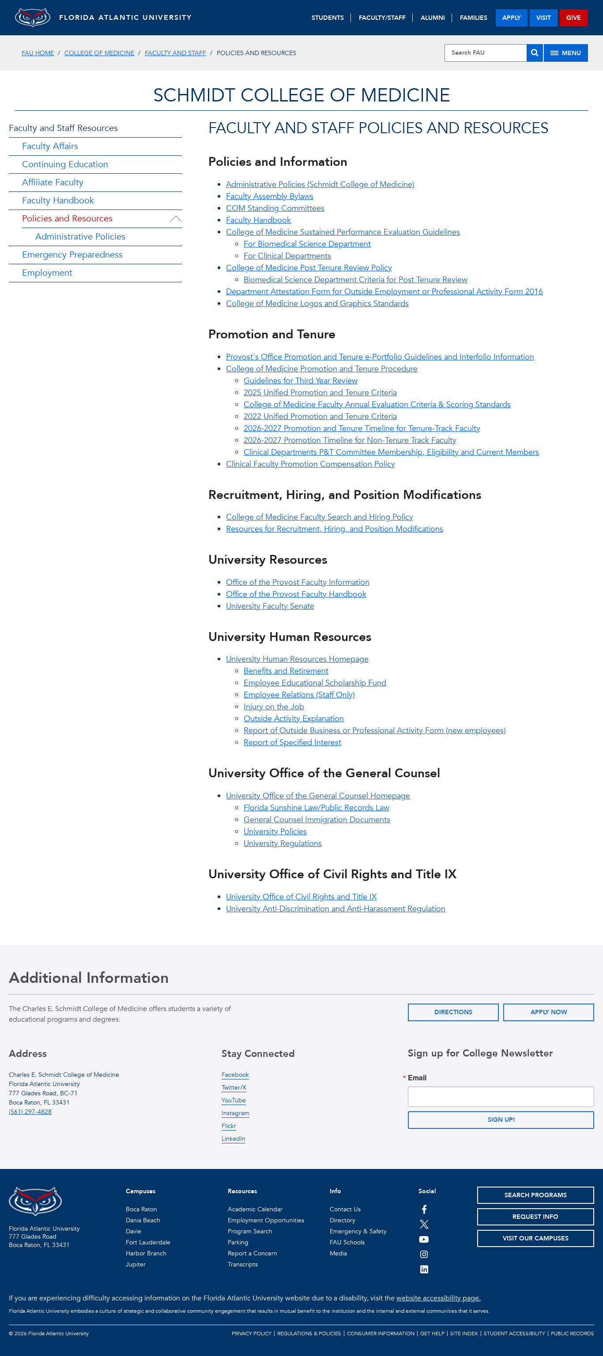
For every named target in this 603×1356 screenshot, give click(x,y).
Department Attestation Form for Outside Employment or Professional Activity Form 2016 (384, 291)
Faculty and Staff (175, 53)
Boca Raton (141, 1209)
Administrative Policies (80, 237)
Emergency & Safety (358, 1231)
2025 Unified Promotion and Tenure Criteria (320, 392)
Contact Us (345, 1209)
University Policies (275, 831)
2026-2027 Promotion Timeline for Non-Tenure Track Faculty (350, 440)
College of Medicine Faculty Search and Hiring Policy (319, 517)
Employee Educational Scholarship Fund (315, 683)
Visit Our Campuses (536, 1238)
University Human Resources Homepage (297, 659)
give (573, 18)
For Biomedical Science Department (307, 244)
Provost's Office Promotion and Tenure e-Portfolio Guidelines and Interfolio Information (380, 357)
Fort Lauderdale (148, 1242)
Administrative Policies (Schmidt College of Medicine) (320, 184)
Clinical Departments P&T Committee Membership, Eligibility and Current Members (391, 452)
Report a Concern (252, 1253)
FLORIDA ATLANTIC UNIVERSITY (125, 17)
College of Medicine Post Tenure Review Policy (309, 267)
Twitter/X (234, 1087)
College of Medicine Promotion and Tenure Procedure (322, 369)
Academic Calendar (255, 1209)
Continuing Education (65, 164)
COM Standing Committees (275, 208)
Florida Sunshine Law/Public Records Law (316, 807)
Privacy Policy (251, 1333)
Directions (453, 1012)
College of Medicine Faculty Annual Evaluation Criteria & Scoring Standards (377, 404)
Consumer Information (381, 1333)
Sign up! (501, 1120)
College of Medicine (99, 53)
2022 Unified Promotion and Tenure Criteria (320, 416)
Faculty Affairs (50, 146)
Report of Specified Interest (292, 742)
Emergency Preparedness (72, 255)
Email (417, 1077)
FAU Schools (347, 1242)
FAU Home (38, 53)
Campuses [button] (140, 1191)
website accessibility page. (438, 1298)
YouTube (234, 1100)
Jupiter (136, 1264)
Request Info (535, 1217)
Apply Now (549, 1012)
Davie (133, 1231)
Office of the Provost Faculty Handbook (296, 594)
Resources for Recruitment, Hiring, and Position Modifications (334, 529)
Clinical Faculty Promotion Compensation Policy (310, 464)
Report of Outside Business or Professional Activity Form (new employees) (375, 730)
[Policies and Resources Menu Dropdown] (176, 219)
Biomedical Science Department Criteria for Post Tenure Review (355, 279)
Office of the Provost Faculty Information (297, 582)
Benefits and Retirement (286, 671)
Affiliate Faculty (52, 182)
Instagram (235, 1113)
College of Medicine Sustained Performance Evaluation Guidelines (343, 232)
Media (338, 1253)
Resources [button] (242, 1191)
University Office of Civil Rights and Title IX (301, 897)
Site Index (464, 1333)
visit (543, 18)
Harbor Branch (146, 1253)
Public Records (572, 1333)
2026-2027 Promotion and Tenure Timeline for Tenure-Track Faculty (362, 428)
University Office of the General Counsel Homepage (318, 796)
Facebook (235, 1075)
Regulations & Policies (309, 1333)
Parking (238, 1242)
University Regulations (283, 843)
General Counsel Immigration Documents (317, 819)
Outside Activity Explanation (294, 718)
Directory (342, 1220)
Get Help (432, 1333)
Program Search (250, 1231)
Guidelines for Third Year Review (301, 380)
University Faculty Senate (270, 606)
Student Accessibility (514, 1333)
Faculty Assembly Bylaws (269, 196)
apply (511, 18)
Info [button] (335, 1191)
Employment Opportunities (266, 1220)
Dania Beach (143, 1220)
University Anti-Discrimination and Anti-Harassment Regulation (335, 908)
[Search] (535, 53)
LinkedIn (233, 1139)
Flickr (229, 1126)
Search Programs (536, 1195)
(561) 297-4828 (30, 1112)
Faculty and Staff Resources (63, 128)
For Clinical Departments (287, 256)
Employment (47, 273)
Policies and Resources (67, 219)
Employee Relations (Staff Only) (299, 694)
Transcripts (243, 1264)
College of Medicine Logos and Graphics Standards (317, 303)
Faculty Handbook (58, 200)
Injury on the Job (274, 706)
